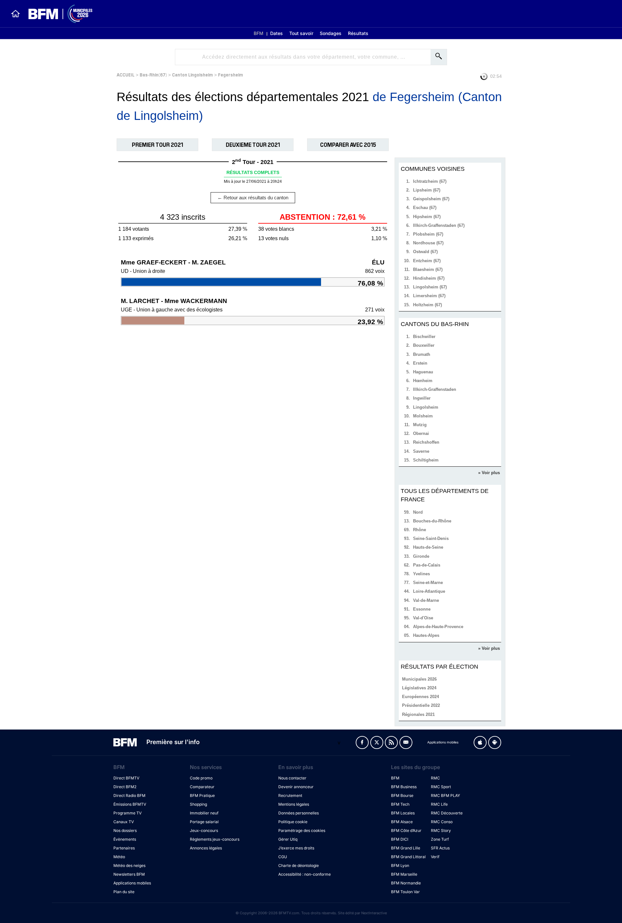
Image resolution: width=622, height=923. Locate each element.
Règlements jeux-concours (214, 839)
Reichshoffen (426, 442)
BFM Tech (400, 804)
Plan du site (123, 891)
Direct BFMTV (126, 778)
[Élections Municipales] (56, 14)
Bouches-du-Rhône (432, 521)
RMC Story (441, 830)
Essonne (422, 609)
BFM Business (404, 786)
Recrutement (290, 795)
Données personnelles (298, 813)
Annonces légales (206, 848)
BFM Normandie (406, 883)
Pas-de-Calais (426, 565)
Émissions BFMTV (129, 804)
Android (494, 742)
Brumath (421, 354)
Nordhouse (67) (428, 242)
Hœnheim (422, 380)
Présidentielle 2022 (421, 705)
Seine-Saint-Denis (431, 538)
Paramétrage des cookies (301, 830)
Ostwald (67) (425, 251)
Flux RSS (391, 742)
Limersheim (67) (429, 295)
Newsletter (405, 742)
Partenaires (124, 848)
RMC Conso (442, 821)
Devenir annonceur (296, 786)
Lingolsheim (425, 407)
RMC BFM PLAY (445, 795)
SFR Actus (440, 848)
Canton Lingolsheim (192, 74)
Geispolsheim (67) (431, 198)
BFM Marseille (404, 874)
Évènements (124, 839)
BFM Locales (403, 813)
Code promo (201, 778)
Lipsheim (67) (426, 190)
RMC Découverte (447, 813)
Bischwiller (424, 336)
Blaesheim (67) (428, 269)
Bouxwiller (423, 345)
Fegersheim (230, 74)
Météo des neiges (129, 865)
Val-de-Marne (426, 600)
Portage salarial (204, 821)
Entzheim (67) (427, 260)
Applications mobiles (132, 883)
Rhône (419, 529)
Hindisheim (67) (428, 278)
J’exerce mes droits (296, 848)
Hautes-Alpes (426, 635)
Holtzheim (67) (427, 304)
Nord (418, 512)
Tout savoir (301, 33)
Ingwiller (422, 398)
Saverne (421, 451)
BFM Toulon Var (405, 891)
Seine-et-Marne (428, 582)
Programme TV (127, 813)
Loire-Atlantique (429, 591)
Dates (276, 33)
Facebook (362, 742)
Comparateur (202, 786)
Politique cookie (292, 821)
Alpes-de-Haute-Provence (438, 626)
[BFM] (15, 13)
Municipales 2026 (419, 679)
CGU (282, 856)
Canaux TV (123, 821)
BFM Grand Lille (405, 848)
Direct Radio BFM (129, 795)
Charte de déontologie (298, 865)
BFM (258, 33)
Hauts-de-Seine (428, 547)
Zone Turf (440, 839)
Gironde (421, 556)
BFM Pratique (202, 795)
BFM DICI (399, 839)
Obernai (421, 433)
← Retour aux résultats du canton (252, 197)
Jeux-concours (204, 830)
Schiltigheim (426, 460)
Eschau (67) (424, 207)
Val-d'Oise (423, 617)
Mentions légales (293, 804)
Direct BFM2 (124, 786)
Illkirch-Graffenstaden (434, 389)
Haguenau (423, 371)
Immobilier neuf (204, 813)
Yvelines (421, 573)
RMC (435, 778)
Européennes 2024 (420, 696)
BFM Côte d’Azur (406, 830)
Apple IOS (480, 742)
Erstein (420, 363)
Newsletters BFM (129, 874)
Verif (435, 856)
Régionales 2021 (418, 714)
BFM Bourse (402, 795)
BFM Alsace (402, 821)
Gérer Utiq (287, 839)
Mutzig (420, 424)
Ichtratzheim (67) (429, 181)
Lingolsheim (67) (430, 287)
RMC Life (439, 804)
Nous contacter (292, 778)
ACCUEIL (125, 74)
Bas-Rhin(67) (153, 74)
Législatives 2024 (419, 687)
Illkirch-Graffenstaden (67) (439, 225)
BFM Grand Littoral (408, 856)
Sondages (330, 33)
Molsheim (423, 416)
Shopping (198, 804)
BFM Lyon (400, 865)
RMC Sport (441, 786)
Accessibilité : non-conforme (304, 874)
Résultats (358, 33)
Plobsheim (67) (428, 234)
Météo (119, 856)
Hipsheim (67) (427, 216)
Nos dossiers (125, 830)
